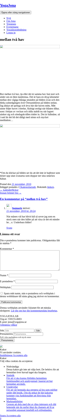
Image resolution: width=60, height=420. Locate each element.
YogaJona (8, 5)
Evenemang (12, 26)
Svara (9, 227)
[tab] (30, 199)
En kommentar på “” (24, 199)
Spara (3, 415)
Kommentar (7, 248)
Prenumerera (6, 333)
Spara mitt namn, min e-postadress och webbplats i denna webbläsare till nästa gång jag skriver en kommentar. (29, 295)
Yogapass (11, 24)
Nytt (8, 18)
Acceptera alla (20, 355)
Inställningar (6, 355)
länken (50, 187)
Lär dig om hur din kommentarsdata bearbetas (34, 310)
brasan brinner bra (10, 192)
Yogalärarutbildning (16, 29)
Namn (4, 275)
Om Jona (11, 21)
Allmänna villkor (8, 324)
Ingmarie (17, 208)
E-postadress (7, 281)
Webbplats (5, 287)
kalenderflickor (9, 190)
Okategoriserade (27, 187)
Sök (2, 330)
